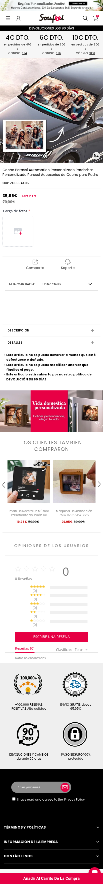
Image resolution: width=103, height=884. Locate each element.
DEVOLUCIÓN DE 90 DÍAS (26, 379)
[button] (8, 18)
